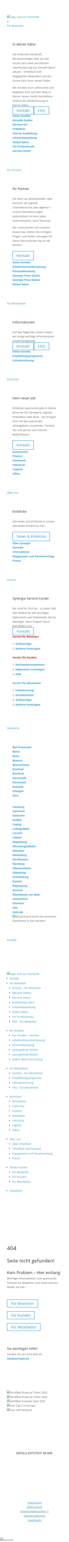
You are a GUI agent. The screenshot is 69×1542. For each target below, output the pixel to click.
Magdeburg (20, 842)
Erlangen (18, 791)
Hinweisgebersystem (34, 1511)
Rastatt (17, 881)
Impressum (35, 1502)
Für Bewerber (18, 983)
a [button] (7, 21)
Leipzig (17, 824)
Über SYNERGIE (21, 1144)
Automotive (19, 1101)
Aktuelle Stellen (21, 993)
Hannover (19, 811)
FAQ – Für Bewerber (24, 1021)
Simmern (18, 903)
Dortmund (19, 782)
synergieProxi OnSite (25, 1049)
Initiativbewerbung (24, 1007)
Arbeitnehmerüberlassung (28, 1040)
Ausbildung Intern (23, 1002)
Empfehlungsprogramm (27, 1078)
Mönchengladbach (24, 846)
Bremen (17, 760)
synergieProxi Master (25, 1054)
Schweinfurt (20, 899)
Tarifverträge (23, 644)
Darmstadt (19, 778)
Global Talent (20, 1012)
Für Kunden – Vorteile (25, 1035)
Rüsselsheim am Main (26, 894)
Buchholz (18, 773)
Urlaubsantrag (24, 690)
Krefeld (17, 820)
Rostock (18, 890)
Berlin (16, 751)
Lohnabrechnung (22, 1082)
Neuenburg (20, 855)
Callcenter (18, 1106)
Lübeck (17, 837)
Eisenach (18, 787)
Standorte (16, 1190)
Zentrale (18, 912)
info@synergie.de (18, 1358)
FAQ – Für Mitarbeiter (25, 1087)
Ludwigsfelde (21, 829)
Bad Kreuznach (22, 747)
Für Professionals (22, 1016)
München (18, 850)
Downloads (34, 1520)
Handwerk (18, 1115)
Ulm (15, 907)
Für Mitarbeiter (19, 1068)
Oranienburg (21, 877)
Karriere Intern (21, 997)
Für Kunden (17, 1030)
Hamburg (18, 807)
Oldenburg (19, 872)
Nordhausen (20, 859)
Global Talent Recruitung (27, 1059)
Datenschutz (34, 1507)
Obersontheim (22, 868)
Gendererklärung (34, 1515)
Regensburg (20, 885)
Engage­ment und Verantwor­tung (32, 1153)
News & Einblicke (31, 536)
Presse (16, 1158)
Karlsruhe (19, 815)
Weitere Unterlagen (27, 648)
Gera (15, 795)
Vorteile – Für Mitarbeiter (27, 1073)
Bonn (16, 756)
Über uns (15, 1139)
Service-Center (19, 1167)
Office (15, 1130)
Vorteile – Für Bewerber (26, 988)
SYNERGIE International (26, 1148)
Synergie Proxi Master (26, 280)
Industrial (18, 1120)
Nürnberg (19, 864)
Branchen (16, 1096)
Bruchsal (18, 769)
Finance (17, 1111)
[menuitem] (34, 21)
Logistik (16, 1125)
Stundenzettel (24, 695)
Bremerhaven (21, 765)
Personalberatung (23, 1045)
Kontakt (23, 255)
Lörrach (17, 833)
